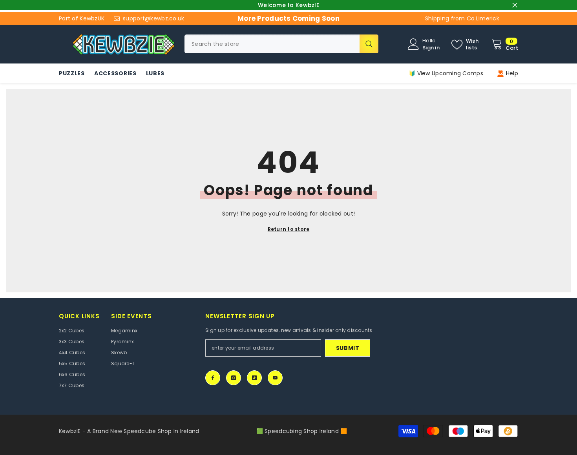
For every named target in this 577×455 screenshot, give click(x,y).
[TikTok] (254, 377)
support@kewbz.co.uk (153, 18)
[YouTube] (275, 377)
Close (514, 5)
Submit (348, 348)
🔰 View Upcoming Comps (446, 73)
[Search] (281, 43)
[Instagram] (233, 377)
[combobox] (272, 43)
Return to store (289, 229)
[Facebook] (212, 377)
